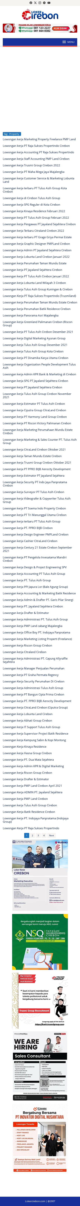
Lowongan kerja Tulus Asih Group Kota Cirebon (33, 351)
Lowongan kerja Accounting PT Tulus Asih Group (34, 574)
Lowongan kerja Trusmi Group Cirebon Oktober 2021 (37, 462)
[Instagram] (40, 3)
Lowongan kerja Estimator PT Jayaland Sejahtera (33, 475)
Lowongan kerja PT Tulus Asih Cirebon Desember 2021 (38, 332)
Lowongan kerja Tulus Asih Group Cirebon (30, 805)
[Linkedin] (44, 3)
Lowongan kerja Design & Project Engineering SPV (35, 567)
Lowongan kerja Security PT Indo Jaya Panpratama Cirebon (35, 483)
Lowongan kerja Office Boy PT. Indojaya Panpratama (36, 632)
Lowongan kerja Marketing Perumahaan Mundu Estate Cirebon (38, 431)
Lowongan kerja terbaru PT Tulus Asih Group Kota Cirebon (35, 189)
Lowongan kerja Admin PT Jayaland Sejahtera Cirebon (37, 250)
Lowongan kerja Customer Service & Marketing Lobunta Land (38, 179)
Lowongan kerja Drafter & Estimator (26, 613)
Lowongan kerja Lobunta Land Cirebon (27, 714)
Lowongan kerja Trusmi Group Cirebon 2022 (31, 165)
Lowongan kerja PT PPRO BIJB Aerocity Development (37, 469)
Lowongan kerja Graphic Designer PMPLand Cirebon (36, 243)
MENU (70, 42)
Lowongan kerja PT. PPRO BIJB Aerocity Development (37, 701)
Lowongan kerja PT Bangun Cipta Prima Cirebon (33, 694)
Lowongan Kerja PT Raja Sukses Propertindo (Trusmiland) (39, 296)
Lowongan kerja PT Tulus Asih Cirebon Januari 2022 (36, 276)
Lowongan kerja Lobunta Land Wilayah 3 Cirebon (34, 283)
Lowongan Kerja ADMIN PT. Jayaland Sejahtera (32, 792)
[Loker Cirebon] (40, 15)
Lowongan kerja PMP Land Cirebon (25, 799)
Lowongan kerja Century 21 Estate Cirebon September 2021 (37, 549)
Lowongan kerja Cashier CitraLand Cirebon (30, 541)
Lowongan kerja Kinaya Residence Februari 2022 (34, 211)
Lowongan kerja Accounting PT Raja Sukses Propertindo (38, 152)
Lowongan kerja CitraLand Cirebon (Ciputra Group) (35, 707)
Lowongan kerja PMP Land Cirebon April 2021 (32, 785)
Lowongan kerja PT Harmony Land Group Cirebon (35, 417)
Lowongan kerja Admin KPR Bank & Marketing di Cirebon (39, 374)
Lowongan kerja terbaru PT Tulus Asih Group (31, 521)
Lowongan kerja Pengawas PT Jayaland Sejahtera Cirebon (39, 224)
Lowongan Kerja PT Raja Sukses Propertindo (31, 828)
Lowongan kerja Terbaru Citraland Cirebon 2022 (33, 230)
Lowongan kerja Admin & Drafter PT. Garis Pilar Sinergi (38, 600)
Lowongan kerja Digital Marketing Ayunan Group (34, 338)
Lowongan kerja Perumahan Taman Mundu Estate (34, 263)
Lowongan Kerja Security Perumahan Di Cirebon (33, 681)
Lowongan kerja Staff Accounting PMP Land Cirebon (36, 159)
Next (51, 835)
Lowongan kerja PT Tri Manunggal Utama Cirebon (34, 515)
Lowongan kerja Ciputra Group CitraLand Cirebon (34, 410)
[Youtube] (49, 3)
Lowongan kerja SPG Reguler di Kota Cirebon (31, 204)
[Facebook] (31, 3)
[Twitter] (35, 3)
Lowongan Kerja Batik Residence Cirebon (29, 812)
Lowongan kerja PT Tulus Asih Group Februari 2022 (36, 217)
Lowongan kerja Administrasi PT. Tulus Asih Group (35, 619)
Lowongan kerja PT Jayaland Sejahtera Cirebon (32, 270)
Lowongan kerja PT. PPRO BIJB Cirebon (28, 528)
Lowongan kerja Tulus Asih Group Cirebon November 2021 (37, 395)
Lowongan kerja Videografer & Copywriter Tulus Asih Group (37, 500)
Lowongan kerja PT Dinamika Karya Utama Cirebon (35, 358)
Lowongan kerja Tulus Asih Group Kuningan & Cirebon (38, 289)
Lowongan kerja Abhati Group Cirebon (27, 720)
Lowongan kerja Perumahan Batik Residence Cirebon (37, 309)
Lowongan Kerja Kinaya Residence (24, 746)
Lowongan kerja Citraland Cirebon (24, 652)
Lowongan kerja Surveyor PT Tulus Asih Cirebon (33, 492)
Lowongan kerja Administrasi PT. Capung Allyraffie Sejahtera (35, 660)
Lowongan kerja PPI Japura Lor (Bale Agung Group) (35, 587)
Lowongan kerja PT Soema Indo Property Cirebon (34, 508)
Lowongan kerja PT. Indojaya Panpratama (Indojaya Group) (35, 819)
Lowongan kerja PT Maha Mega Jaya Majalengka (33, 172)
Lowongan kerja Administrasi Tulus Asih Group (33, 688)
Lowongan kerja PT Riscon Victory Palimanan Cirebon (37, 423)
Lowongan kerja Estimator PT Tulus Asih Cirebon (34, 403)
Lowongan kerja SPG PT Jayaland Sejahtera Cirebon (35, 381)
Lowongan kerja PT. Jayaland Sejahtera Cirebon (33, 606)
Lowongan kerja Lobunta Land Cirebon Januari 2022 (36, 257)
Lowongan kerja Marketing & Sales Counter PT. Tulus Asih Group (40, 441)
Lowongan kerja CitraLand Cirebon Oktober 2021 (34, 449)
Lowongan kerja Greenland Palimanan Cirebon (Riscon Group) (37, 323)
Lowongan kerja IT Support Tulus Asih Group (31, 727)
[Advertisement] (40, 90)
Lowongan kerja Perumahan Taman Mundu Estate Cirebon (40, 302)
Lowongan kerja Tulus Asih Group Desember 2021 (35, 345)
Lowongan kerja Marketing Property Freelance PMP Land (39, 139)
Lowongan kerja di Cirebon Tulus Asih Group (31, 198)
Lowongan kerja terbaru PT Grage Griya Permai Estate (37, 237)
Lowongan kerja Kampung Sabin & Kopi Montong (34, 740)
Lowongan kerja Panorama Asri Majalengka (30, 315)
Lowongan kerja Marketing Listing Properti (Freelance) (37, 639)
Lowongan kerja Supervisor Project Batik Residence (35, 733)
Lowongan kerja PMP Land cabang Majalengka (32, 626)
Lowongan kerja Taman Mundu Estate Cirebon (32, 456)
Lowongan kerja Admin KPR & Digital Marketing (33, 766)
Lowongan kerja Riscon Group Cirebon (27, 645)
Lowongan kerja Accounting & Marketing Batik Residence (39, 593)
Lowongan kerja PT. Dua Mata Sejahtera (28, 759)
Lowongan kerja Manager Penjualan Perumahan (33, 668)
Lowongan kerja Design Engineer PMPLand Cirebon (35, 534)
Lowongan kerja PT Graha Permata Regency (31, 675)
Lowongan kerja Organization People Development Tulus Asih (39, 366)
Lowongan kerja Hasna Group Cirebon (27, 753)
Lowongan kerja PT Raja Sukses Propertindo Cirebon (36, 146)
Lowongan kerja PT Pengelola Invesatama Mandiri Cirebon (35, 558)
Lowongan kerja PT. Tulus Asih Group (27, 580)
